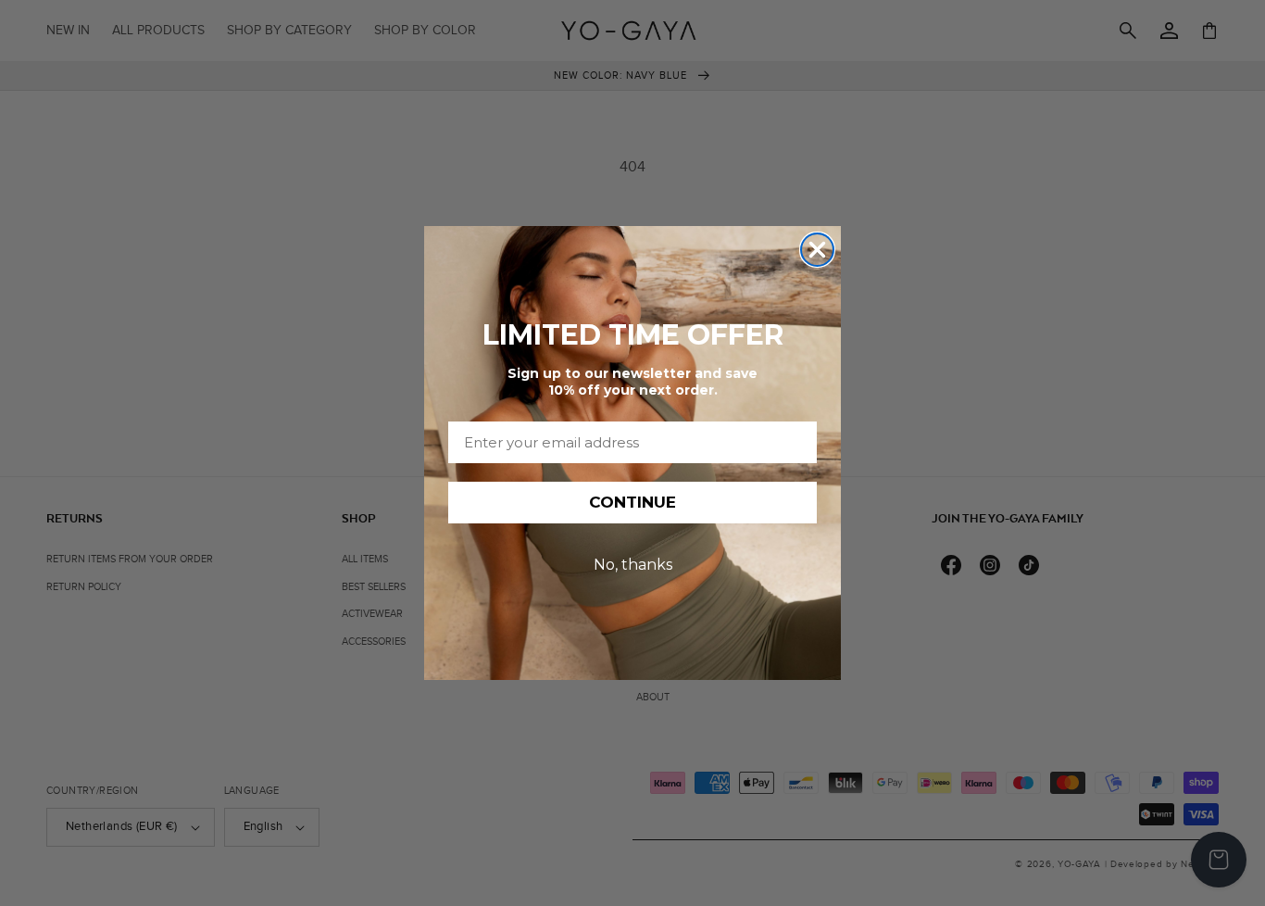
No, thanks (633, 564)
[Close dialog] (817, 249)
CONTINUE (632, 502)
